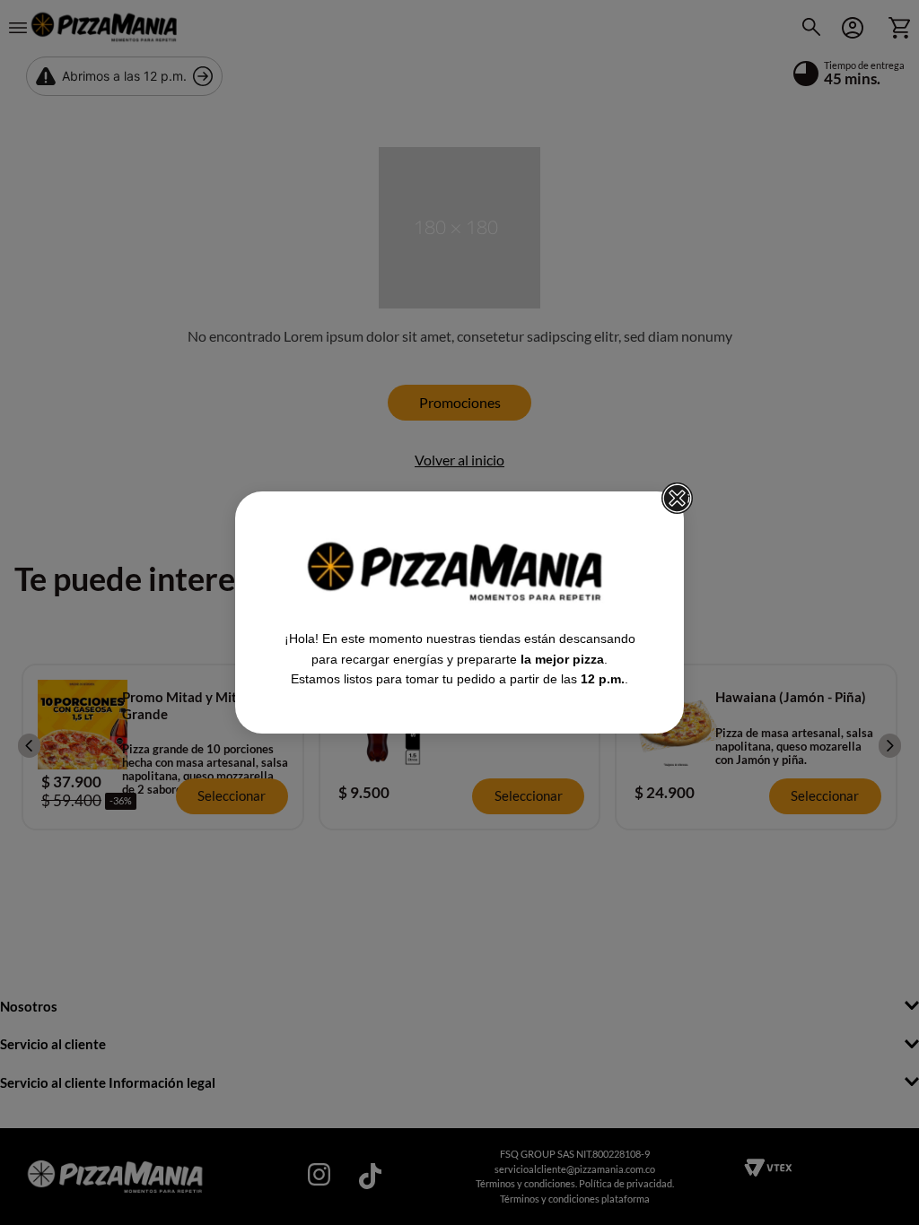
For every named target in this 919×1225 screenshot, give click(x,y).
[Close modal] (677, 499)
